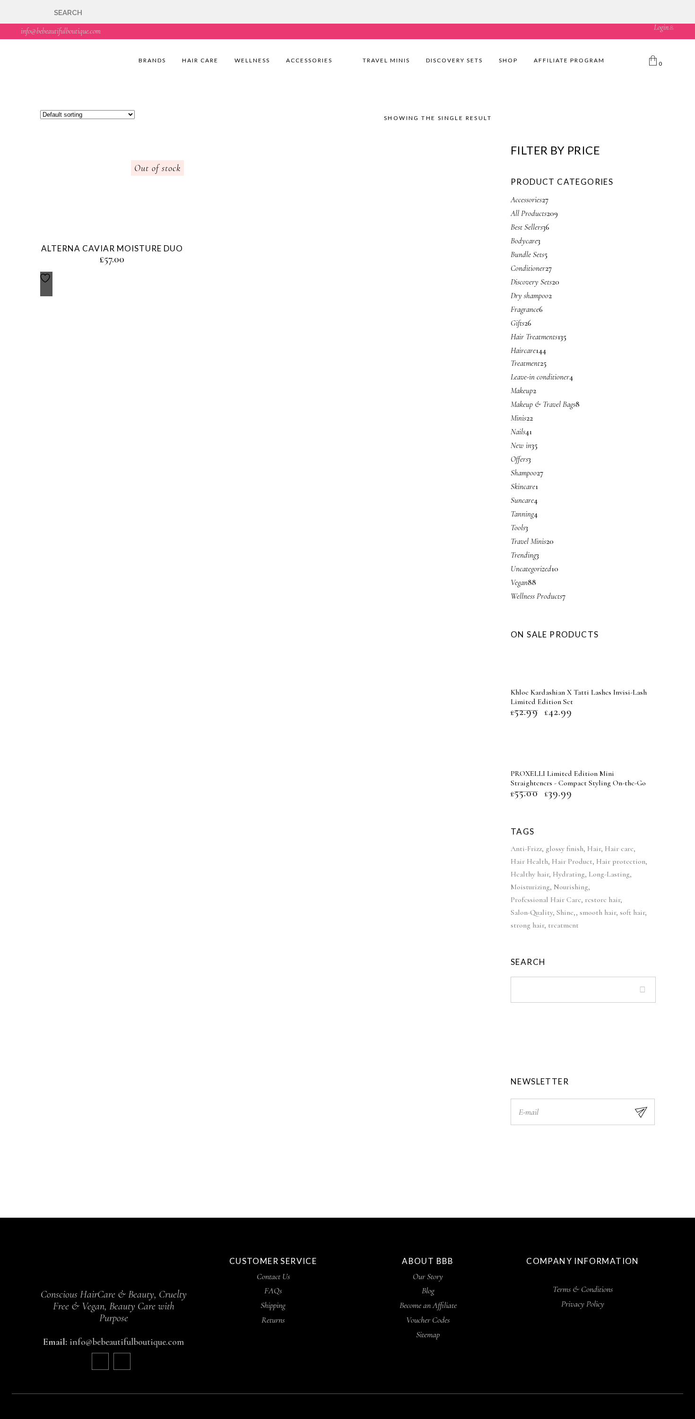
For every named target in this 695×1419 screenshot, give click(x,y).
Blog (428, 1290)
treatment (563, 925)
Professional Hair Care (546, 899)
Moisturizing (530, 887)
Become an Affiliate (428, 1305)
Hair (594, 848)
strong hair (527, 925)
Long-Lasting (609, 874)
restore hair (602, 899)
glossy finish (564, 848)
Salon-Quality (532, 912)
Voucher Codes (428, 1320)
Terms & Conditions (583, 1289)
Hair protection (620, 861)
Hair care (619, 848)
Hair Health (529, 861)
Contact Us (273, 1276)
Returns (273, 1320)
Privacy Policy (582, 1304)
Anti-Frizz (526, 848)
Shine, (566, 912)
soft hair (632, 912)
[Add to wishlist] (46, 284)
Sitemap (428, 1334)
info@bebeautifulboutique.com (61, 31)
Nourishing (571, 887)
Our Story (428, 1276)
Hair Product (572, 861)
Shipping (273, 1305)
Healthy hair (530, 874)
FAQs (273, 1290)
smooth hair (598, 912)
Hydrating (569, 874)
